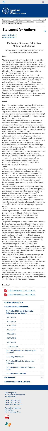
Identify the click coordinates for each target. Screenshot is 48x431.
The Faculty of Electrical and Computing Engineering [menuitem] (20, 362)
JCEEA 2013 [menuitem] (11, 342)
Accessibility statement (13, 408)
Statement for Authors (14, 24)
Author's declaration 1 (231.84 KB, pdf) (22, 290)
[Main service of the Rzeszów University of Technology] (4, 2)
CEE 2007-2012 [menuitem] (12, 346)
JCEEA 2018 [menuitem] (11, 321)
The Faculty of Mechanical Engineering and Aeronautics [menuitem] (21, 351)
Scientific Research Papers (22, 20)
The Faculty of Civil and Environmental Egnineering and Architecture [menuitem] (19, 312)
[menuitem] (42, 307)
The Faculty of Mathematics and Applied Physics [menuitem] (20, 368)
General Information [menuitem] (13, 303)
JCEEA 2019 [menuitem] (11, 317)
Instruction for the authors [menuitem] (17, 382)
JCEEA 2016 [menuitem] (11, 330)
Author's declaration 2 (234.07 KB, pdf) (22, 294)
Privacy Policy (9, 410)
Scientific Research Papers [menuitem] (16, 307)
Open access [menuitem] (9, 378)
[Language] (43, 2)
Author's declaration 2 (9, 37)
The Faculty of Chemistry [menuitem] (15, 357)
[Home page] (17, 11)
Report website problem (13, 412)
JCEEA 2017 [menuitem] (11, 325)
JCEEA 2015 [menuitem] (11, 334)
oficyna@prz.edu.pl (16, 404)
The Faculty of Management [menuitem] (16, 373)
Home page (6, 20)
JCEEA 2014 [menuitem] (11, 338)
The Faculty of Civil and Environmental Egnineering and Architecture (24, 21)
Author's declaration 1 (9, 35)
